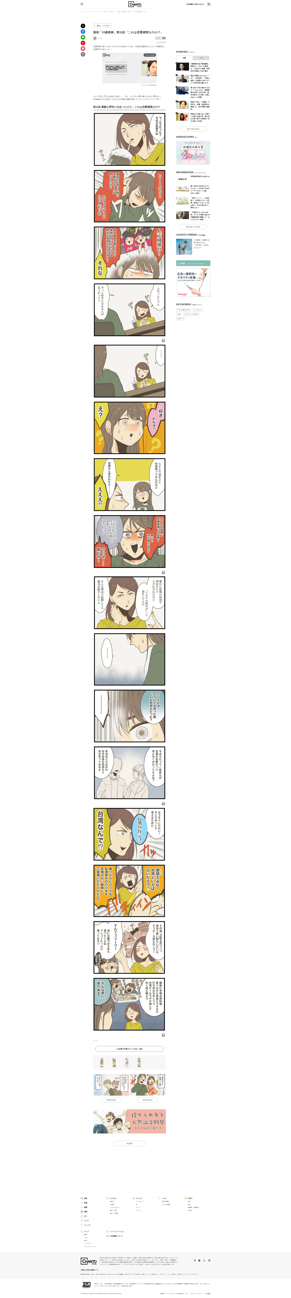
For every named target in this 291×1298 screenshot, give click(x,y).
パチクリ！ (163, 1274)
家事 (85, 1234)
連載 (85, 1207)
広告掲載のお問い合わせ (195, 4)
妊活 (189, 1201)
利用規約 (162, 1293)
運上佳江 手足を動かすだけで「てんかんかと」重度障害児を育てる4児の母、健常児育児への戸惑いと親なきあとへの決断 (200, 92)
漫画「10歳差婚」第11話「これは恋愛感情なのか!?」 (133, 11)
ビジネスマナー (115, 1207)
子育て (190, 1198)
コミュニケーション (90, 1246)
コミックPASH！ (172, 1274)
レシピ (86, 1220)
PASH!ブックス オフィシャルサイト (188, 1274)
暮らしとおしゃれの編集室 (115, 1274)
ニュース (87, 1225)
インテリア (87, 1243)
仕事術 (112, 1204)
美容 (85, 1240)
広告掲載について (116, 1236)
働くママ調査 (114, 1213)
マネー (86, 1237)
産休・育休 (113, 1210)
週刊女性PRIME (85, 1274)
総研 (85, 1198)
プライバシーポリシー (197, 1293)
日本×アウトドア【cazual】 (132, 1274)
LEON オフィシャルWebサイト (150, 1274)
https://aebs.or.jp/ (127, 1286)
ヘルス (164, 1198)
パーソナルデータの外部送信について (177, 1293)
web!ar (92, 1274)
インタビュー (198, 310)
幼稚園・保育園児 (193, 1207)
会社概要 (207, 1293)
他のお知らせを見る (193, 227)
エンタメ (139, 1198)
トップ (82, 11)
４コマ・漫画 (160, 38)
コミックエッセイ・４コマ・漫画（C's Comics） (101, 11)
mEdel (97, 1274)
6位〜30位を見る (193, 129)
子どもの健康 (166, 1204)
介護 (178, 314)
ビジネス (113, 1198)
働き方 (112, 1201)
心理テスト (180, 318)
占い (85, 1216)
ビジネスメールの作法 (191, 314)
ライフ (86, 1231)
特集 (85, 1203)
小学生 (190, 1210)
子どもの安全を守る (183, 310)
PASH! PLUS (103, 1274)
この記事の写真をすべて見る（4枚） (129, 1049)
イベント (138, 1210)
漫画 (85, 1212)
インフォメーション (117, 1231)
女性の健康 (165, 1201)
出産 (189, 1204)
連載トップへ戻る (103, 26)
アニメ (138, 1207)
